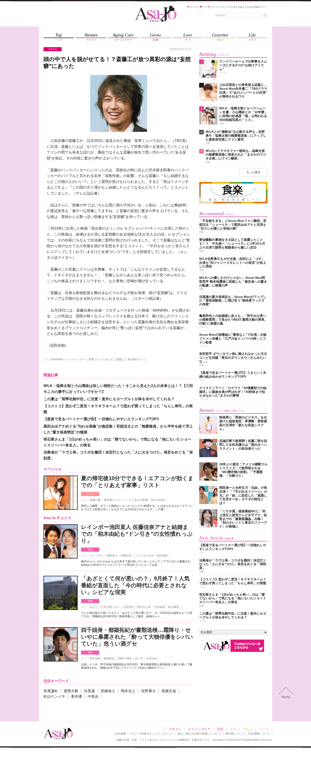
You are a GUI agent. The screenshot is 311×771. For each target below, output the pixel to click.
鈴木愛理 (173, 607)
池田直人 (112, 555)
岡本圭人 (128, 691)
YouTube (151, 658)
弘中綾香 (159, 607)
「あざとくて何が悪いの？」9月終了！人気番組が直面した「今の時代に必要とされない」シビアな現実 (135, 585)
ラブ (233, 729)
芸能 (90, 549)
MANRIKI (57, 359)
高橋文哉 (168, 691)
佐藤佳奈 (126, 555)
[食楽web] (233, 202)
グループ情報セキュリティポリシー (152, 733)
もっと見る (253, 172)
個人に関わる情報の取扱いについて (199, 733)
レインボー (96, 555)
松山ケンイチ (54, 696)
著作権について (234, 733)
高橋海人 (108, 691)
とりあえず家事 (138, 500)
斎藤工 (120, 359)
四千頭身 (95, 658)
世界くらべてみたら (100, 359)
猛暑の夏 (95, 500)
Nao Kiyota (158, 500)
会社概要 (120, 733)
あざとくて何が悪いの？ (105, 607)
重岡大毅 (71, 691)
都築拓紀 (109, 658)
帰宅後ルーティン (115, 500)
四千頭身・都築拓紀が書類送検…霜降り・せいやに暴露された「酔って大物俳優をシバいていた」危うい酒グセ (137, 637)
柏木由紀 (162, 555)
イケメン (175, 729)
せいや (139, 658)
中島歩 (93, 696)
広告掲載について (259, 733)
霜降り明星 (125, 658)
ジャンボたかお (144, 555)
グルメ (247, 729)
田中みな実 (144, 607)
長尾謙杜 (50, 691)
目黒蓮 (89, 691)
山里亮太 (128, 607)
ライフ (90, 494)
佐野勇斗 (148, 691)
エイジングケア (199, 729)
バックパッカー (75, 359)
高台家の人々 (135, 359)
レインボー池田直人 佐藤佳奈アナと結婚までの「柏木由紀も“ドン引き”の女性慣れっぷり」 (137, 534)
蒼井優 (76, 696)
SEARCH (220, 15)
